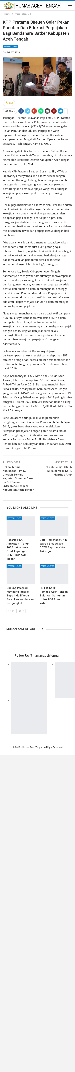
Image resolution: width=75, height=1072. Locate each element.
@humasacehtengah (45, 655)
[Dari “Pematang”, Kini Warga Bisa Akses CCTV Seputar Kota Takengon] (54, 526)
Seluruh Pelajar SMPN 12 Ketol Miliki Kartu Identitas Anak (58, 470)
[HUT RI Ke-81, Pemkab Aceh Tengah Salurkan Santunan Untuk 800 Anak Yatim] (54, 574)
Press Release (10, 47)
